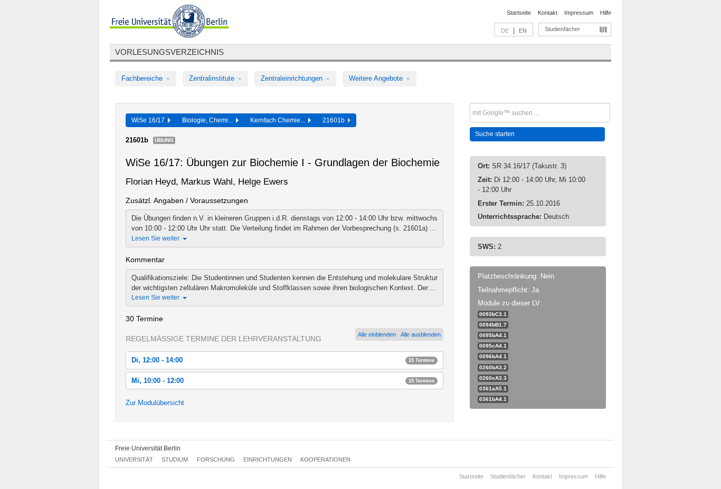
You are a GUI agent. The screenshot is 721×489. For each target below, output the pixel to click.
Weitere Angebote (377, 78)
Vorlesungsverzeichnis (169, 51)
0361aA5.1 (493, 388)
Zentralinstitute (212, 78)
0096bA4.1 (493, 356)
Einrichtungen (267, 459)
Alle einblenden (377, 334)
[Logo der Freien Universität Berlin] (169, 23)
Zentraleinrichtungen (293, 78)
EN (523, 30)
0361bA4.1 (493, 399)
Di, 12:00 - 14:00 (282, 360)
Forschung (216, 459)
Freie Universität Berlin (148, 448)
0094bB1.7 (493, 325)
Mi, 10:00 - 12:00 (282, 381)
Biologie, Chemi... (209, 120)
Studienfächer (562, 29)
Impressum (578, 12)
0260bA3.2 (493, 367)
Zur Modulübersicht (155, 403)
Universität (134, 459)
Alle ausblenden (421, 334)
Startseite (519, 12)
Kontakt (547, 12)
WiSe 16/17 (149, 120)
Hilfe (605, 12)
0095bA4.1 (493, 335)
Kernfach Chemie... (279, 120)
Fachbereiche (143, 78)
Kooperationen (325, 459)
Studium (175, 459)
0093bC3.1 (493, 314)
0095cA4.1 (493, 346)
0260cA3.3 (493, 378)
